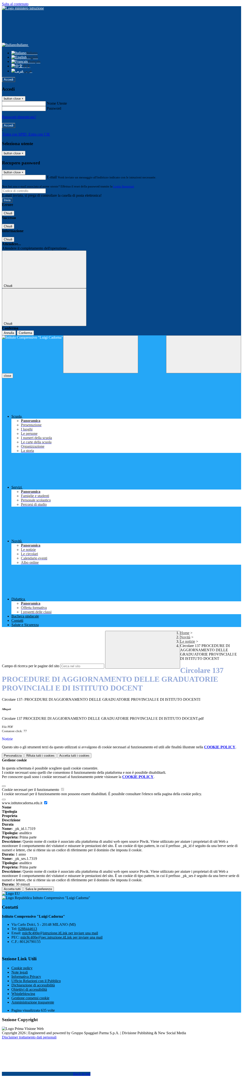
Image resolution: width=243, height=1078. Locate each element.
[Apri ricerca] (203, 354)
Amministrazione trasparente (32, 1002)
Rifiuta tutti (40, 755)
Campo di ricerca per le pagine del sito (30, 666)
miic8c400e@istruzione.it (60, 933)
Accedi (8, 79)
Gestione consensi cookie (30, 998)
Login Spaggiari (123, 186)
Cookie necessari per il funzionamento (31, 790)
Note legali (19, 972)
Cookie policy (22, 968)
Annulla (9, 333)
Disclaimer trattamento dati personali (29, 1037)
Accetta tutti (74, 755)
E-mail (52, 177)
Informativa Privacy (26, 977)
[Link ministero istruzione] (23, 8)
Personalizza (13, 755)
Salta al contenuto (15, 4)
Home (184, 633)
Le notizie (187, 641)
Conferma (25, 333)
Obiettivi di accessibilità (29, 989)
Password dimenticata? (19, 117)
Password (54, 108)
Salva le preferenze (38, 889)
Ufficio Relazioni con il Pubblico (36, 981)
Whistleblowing (23, 994)
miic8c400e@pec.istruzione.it (61, 937)
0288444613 (27, 929)
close (7, 375)
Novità (185, 637)
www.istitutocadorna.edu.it (22, 803)
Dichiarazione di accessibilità (33, 985)
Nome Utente (57, 103)
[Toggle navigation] (100, 354)
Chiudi (8, 213)
